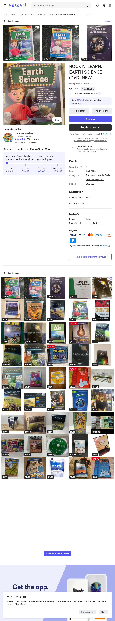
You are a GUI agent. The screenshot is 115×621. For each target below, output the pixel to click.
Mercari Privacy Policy (82, 141)
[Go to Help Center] (81, 166)
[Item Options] (60, 68)
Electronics (31, 14)
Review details (87, 612)
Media (40, 14)
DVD (48, 14)
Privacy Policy (20, 604)
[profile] (110, 5)
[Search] (86, 5)
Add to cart (102, 110)
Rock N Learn (18, 14)
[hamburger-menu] (5, 5)
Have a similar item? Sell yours (90, 256)
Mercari (6, 14)
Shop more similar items (57, 553)
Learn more (91, 151)
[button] (97, 5)
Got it (103, 612)
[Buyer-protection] (99, 93)
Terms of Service (100, 141)
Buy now (90, 119)
